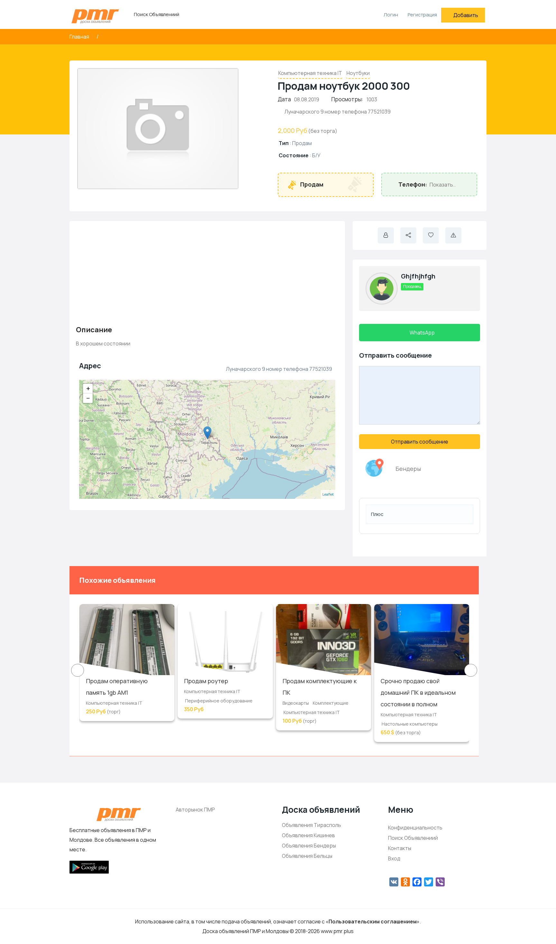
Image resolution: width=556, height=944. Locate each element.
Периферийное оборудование (219, 701)
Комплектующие (330, 703)
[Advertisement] (207, 272)
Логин (390, 14)
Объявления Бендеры (309, 845)
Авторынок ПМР (195, 809)
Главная (80, 36)
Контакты (399, 848)
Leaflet (328, 494)
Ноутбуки (358, 73)
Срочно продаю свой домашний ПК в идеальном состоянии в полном (418, 692)
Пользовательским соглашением (373, 921)
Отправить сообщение (419, 441)
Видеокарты (296, 703)
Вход (394, 858)
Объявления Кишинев (308, 835)
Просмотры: (347, 99)
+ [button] (88, 388)
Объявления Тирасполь (311, 825)
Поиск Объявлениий (156, 14)
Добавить (465, 15)
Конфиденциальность (415, 827)
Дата (284, 99)
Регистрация (422, 14)
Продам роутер (206, 681)
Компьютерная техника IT (310, 73)
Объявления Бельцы (307, 855)
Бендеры (408, 468)
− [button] (88, 398)
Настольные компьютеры (410, 724)
